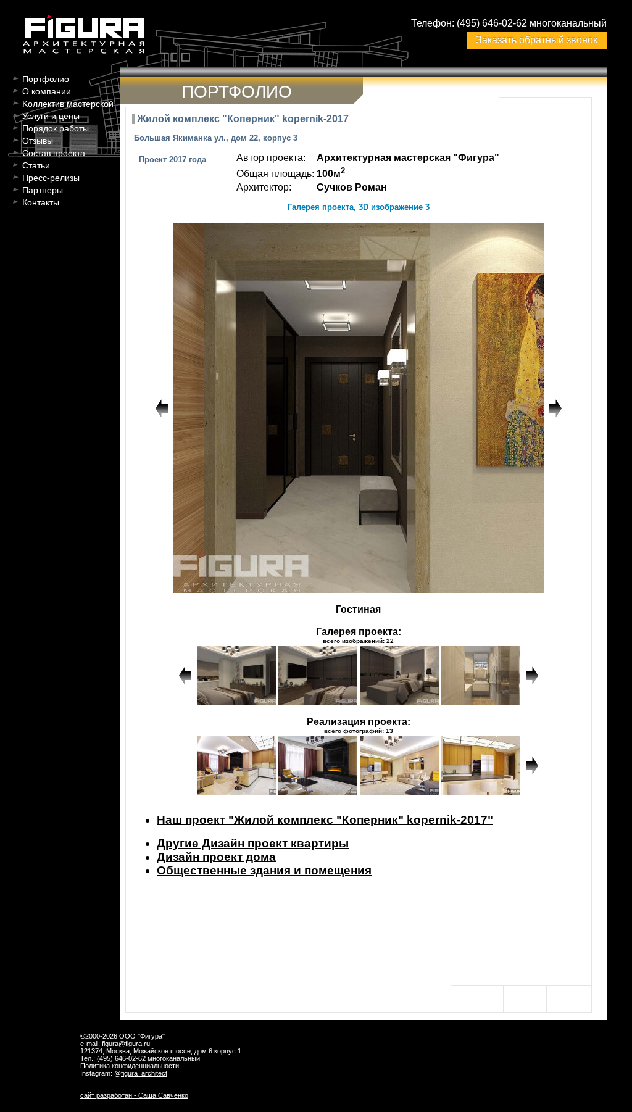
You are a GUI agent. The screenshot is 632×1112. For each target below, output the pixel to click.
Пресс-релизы (51, 178)
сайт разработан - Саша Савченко (134, 1095)
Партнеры (42, 190)
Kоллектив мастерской (68, 104)
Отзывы (37, 141)
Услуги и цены (51, 116)
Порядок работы (55, 128)
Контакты (40, 202)
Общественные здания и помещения (264, 870)
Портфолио (45, 79)
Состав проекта (53, 153)
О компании (46, 91)
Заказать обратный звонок (536, 40)
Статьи (36, 165)
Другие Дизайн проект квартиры (253, 843)
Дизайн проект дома (216, 856)
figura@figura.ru (126, 1043)
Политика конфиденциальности (129, 1065)
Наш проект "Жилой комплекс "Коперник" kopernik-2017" (325, 819)
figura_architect (144, 1073)
